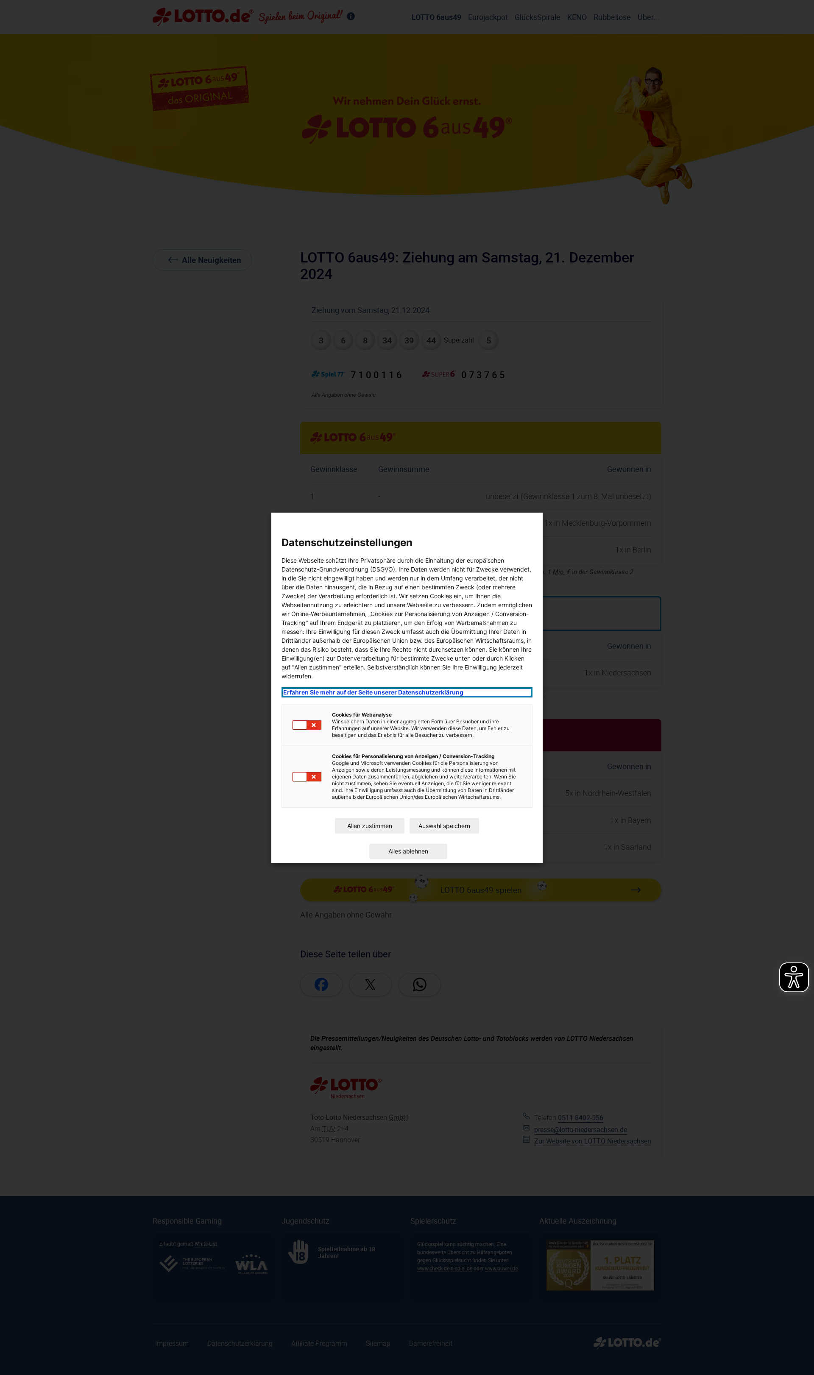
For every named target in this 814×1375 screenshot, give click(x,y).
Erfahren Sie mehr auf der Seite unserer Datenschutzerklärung (373, 692)
